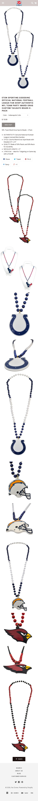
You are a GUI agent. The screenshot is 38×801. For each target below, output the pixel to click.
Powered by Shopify (26, 787)
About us (19, 771)
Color (5, 115)
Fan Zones (14, 787)
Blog (19, 773)
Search (19, 768)
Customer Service (19, 776)
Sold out (8, 125)
